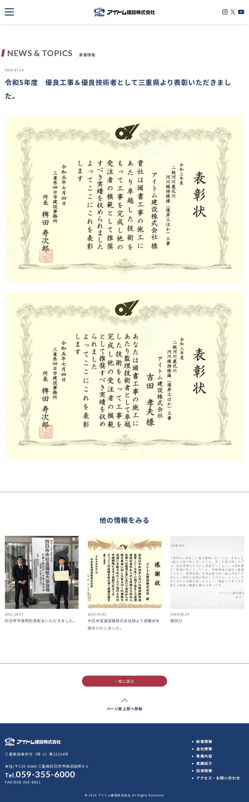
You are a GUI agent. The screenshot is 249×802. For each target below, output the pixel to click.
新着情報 (204, 741)
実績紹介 (204, 763)
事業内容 (204, 756)
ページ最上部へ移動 (125, 708)
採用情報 (204, 770)
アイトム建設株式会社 (114, 795)
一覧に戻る (125, 681)
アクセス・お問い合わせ (218, 777)
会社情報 (204, 748)
